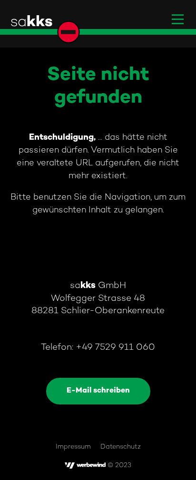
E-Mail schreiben (98, 391)
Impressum (73, 447)
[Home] (44, 29)
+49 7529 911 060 (115, 348)
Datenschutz (120, 447)
